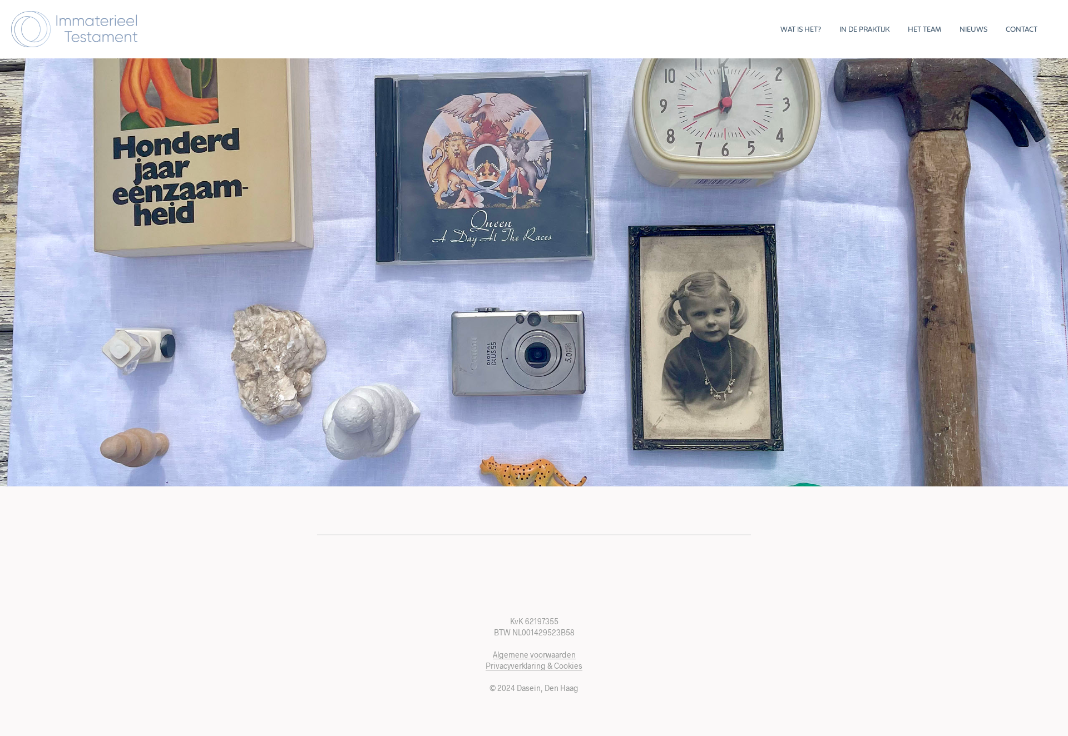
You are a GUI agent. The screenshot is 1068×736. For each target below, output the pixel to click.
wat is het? (800, 30)
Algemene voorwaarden (534, 654)
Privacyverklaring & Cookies (534, 666)
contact (1021, 30)
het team (924, 30)
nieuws (973, 30)
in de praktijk (864, 30)
